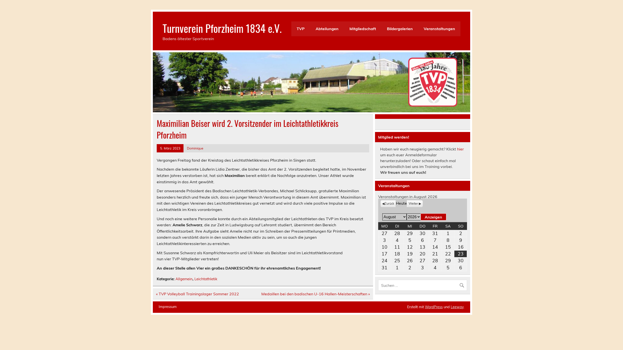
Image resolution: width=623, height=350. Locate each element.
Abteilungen (327, 28)
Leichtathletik (205, 279)
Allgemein (183, 279)
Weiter (413, 203)
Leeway (457, 307)
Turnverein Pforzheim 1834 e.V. (222, 28)
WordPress (434, 307)
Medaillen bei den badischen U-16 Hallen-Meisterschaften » (315, 293)
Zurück (389, 203)
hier (460, 149)
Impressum (168, 306)
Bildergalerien (400, 28)
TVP (301, 28)
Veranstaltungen (439, 28)
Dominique (195, 148)
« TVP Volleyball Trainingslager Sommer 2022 (197, 293)
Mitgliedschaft (362, 28)
